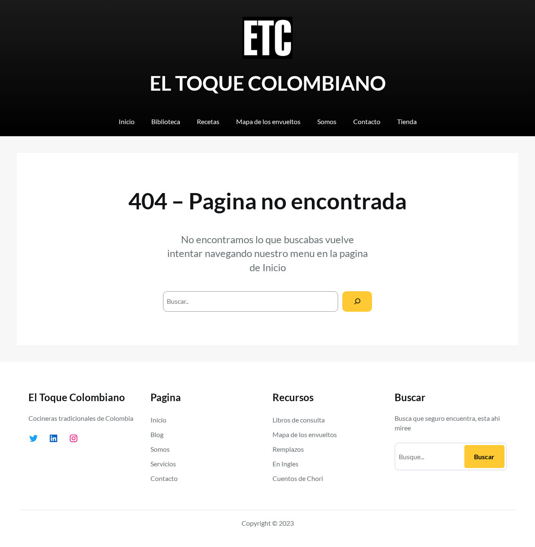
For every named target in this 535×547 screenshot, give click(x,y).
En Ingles (285, 464)
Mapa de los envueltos (305, 434)
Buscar (484, 456)
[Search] (357, 301)
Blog (156, 434)
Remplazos (288, 449)
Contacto (164, 478)
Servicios (163, 464)
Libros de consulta (299, 420)
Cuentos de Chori (298, 478)
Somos (160, 449)
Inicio (274, 267)
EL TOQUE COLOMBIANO (268, 83)
